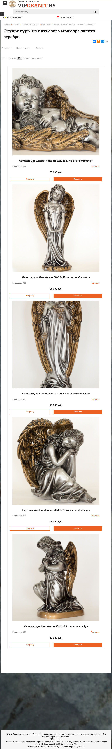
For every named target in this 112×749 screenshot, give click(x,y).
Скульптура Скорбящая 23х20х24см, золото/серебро (56, 509)
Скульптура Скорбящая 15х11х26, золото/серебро (56, 626)
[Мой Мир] (102, 41)
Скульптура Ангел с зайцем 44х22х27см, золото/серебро (56, 160)
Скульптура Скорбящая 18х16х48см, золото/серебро (56, 277)
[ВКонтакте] (94, 41)
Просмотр (78, 179)
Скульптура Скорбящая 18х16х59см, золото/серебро (56, 393)
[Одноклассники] (98, 41)
